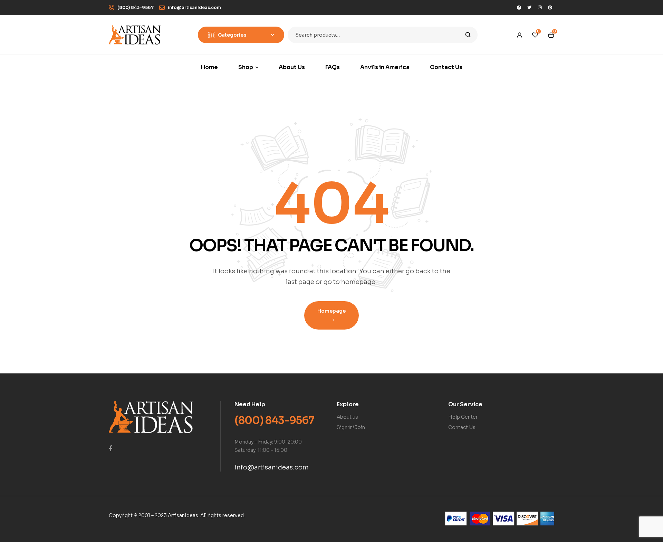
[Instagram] (540, 7)
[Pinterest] (550, 7)
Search (468, 35)
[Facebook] (519, 7)
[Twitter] (529, 7)
